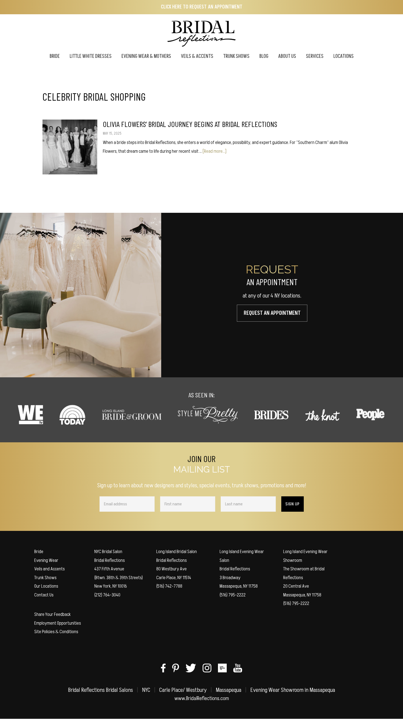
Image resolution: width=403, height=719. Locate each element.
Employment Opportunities (57, 623)
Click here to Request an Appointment (201, 7)
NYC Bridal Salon (108, 551)
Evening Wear (46, 560)
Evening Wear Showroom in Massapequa (292, 690)
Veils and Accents (49, 568)
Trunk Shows (45, 577)
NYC (146, 690)
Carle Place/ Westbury (183, 690)
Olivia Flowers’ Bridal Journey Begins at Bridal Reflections (190, 124)
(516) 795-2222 (233, 594)
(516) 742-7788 (169, 586)
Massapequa (228, 690)
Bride (38, 551)
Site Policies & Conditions (56, 631)
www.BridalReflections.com (201, 698)
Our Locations (46, 586)
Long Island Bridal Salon (176, 551)
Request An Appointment (272, 313)
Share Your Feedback (52, 614)
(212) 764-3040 (107, 594)
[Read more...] (214, 151)
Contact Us (43, 594)
